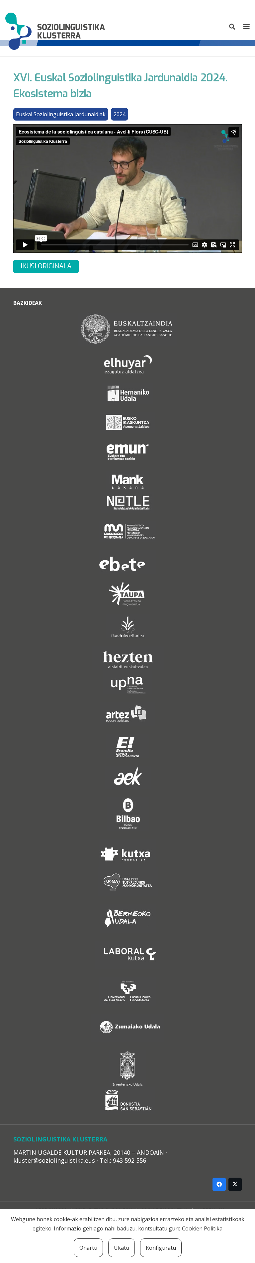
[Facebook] (219, 1184)
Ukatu (121, 1247)
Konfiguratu (161, 1247)
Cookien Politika (202, 1228)
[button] (232, 27)
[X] (235, 1184)
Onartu (88, 1247)
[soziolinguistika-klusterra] (55, 26)
